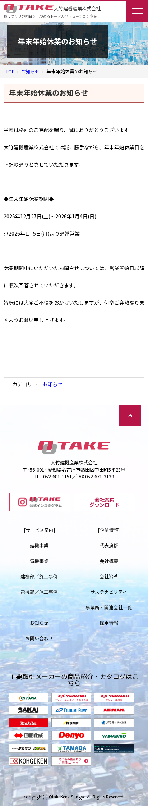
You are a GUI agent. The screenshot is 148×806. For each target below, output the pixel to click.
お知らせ (30, 71)
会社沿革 (109, 576)
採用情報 (109, 622)
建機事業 (39, 545)
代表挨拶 (109, 545)
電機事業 (39, 561)
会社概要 (109, 561)
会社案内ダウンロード (104, 502)
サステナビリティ (108, 591)
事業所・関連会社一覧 (108, 607)
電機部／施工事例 (39, 591)
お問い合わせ (39, 638)
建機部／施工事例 (39, 576)
